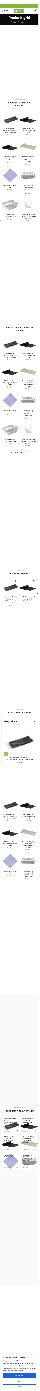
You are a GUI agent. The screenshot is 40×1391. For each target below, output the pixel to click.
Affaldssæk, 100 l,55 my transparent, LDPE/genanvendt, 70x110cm (28, 158)
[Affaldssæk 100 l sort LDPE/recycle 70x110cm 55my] (10, 146)
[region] (19, 1372)
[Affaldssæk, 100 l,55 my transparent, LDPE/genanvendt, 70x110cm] (28, 146)
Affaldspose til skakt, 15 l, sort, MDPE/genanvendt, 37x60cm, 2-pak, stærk (10, 130)
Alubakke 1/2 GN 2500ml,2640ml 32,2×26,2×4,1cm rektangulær (28, 188)
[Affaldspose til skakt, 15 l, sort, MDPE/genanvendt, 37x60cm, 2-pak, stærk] (10, 118)
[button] (16, 581)
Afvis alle (19, 1386)
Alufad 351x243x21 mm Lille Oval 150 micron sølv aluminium (28, 216)
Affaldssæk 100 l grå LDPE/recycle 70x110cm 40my (28, 130)
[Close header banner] (35, 2)
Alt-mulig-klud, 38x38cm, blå (10, 186)
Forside (13, 22)
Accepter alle (19, 1375)
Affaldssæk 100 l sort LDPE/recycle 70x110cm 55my (10, 158)
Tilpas (19, 1381)
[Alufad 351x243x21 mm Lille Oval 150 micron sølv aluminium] (28, 204)
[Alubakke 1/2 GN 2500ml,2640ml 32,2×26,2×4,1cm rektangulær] (28, 175)
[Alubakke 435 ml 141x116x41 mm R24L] (10, 204)
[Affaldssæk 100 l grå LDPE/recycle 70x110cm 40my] (28, 118)
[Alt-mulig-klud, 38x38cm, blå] (10, 175)
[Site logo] (19, 11)
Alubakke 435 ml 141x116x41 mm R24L (10, 215)
